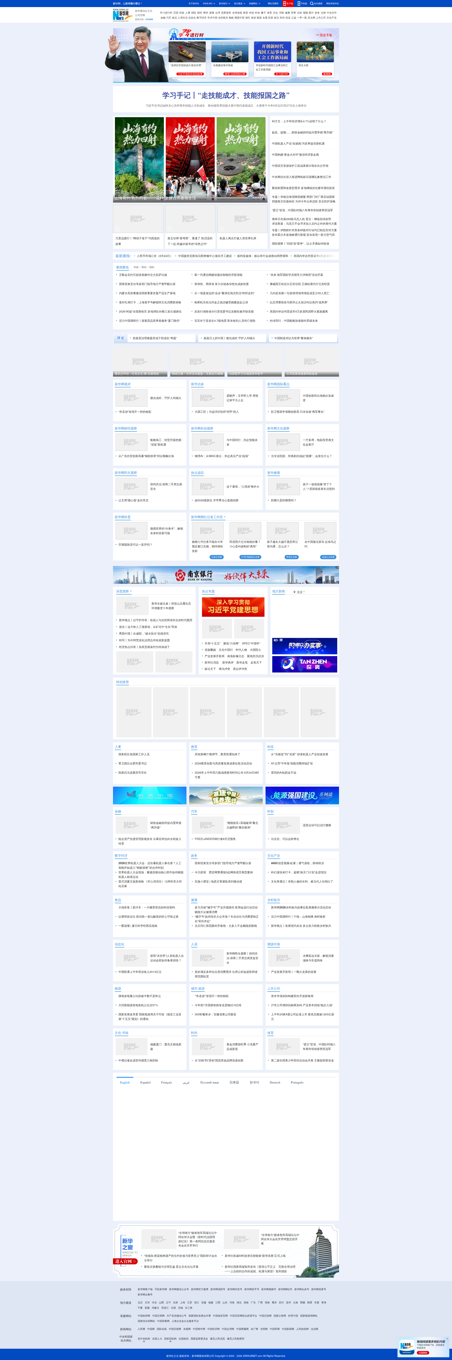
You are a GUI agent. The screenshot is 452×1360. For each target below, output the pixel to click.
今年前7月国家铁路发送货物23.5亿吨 (218, 1005)
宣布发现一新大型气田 (321, 234)
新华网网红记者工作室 (207, 516)
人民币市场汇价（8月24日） (134, 255)
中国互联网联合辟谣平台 (243, 1315)
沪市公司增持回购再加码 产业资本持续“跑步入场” (302, 1005)
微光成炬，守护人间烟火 (165, 398)
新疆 (147, 1308)
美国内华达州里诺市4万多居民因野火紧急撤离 (302, 255)
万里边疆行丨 (123, 238)
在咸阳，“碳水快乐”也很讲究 (151, 633)
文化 (275, 12)
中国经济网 (213, 1329)
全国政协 (184, 1338)
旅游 (253, 17)
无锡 (180, 1308)
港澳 (211, 12)
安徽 (203, 1302)
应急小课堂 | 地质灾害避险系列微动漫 (218, 881)
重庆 (274, 1302)
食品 (174, 17)
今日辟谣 (200, 872)
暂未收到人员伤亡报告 (241, 320)
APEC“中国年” (251, 643)
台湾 (217, 12)
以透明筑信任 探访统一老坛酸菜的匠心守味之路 (148, 916)
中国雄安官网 (220, 1315)
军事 (293, 12)
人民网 (141, 1329)
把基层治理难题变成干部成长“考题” (155, 338)
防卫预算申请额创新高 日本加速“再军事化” (297, 411)
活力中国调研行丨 (130, 320)
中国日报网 (175, 1329)
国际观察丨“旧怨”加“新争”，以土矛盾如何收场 (300, 243)
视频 (305, 12)
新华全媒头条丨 (161, 603)
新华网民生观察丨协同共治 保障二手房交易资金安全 (242, 958)
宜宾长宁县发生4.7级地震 (210, 320)
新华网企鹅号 (145, 1294)
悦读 (288, 17)
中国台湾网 (228, 1329)
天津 (147, 1302)
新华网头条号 (301, 1289)
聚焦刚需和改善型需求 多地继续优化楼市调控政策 (303, 188)
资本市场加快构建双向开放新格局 (292, 996)
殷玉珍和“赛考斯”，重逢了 (184, 238)
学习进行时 (166, 12)
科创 (257, 12)
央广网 (254, 1329)
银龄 (231, 17)
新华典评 (228, 662)
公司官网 (140, 15)
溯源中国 (239, 17)
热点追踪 (197, 472)
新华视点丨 (126, 620)
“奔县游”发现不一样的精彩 (134, 411)
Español (145, 1082)
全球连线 (237, 12)
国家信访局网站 (146, 1321)
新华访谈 (197, 384)
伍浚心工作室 (328, 557)
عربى (186, 1082)
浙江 (196, 1302)
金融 (162, 17)
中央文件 (332, 12)
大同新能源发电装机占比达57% (138, 1005)
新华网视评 (123, 384)
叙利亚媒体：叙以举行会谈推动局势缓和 (242, 255)
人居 (194, 944)
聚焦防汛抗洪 (255, 656)
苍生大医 (303, 65)
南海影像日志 (235, 656)
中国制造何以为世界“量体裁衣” (293, 338)
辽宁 (168, 1302)
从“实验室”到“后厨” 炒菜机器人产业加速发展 (299, 754)
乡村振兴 (223, 17)
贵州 (288, 1302)
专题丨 (276, 196)
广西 (260, 1302)
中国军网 (275, 1329)
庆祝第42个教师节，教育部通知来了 (217, 754)
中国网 (151, 1329)
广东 (253, 1302)
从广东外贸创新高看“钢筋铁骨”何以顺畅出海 (146, 456)
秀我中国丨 (126, 633)
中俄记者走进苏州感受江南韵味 (138, 1060)
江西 (217, 1302)
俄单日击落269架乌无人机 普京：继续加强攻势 (301, 219)
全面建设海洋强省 (223, 65)
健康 (287, 12)
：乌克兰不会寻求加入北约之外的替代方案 (304, 223)
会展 (265, 17)
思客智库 (226, 12)
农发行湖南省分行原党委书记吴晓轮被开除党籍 (224, 311)
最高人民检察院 (235, 1338)
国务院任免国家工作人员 (134, 754)
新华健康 (273, 472)
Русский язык (209, 1082)
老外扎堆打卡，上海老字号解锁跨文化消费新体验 (150, 302)
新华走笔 (242, 662)
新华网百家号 (318, 1289)
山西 (161, 1302)
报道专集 (326, 35)
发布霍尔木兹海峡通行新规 (289, 234)
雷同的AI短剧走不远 (283, 772)
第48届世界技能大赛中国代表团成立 (230, 105)
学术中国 (212, 17)
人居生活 (183, 17)
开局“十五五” (213, 643)
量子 (263, 12)
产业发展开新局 (214, 656)
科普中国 (293, 1315)
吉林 (175, 1302)
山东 (224, 1302)
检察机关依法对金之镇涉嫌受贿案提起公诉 (221, 302)
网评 (205, 12)
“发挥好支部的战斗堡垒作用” (186, 65)
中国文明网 (158, 1315)
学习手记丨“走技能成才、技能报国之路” (226, 95)
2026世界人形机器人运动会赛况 (142, 198)
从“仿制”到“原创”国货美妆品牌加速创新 (219, 1060)
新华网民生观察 (126, 472)
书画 (281, 12)
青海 (323, 1302)
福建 (210, 1302)
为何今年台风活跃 (306, 201)
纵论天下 (210, 668)
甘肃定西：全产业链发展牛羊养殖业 (309, 373)
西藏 (302, 1302)
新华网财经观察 (126, 428)
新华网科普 (123, 516)
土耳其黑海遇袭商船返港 (244, 373)
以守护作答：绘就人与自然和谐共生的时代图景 (162, 620)
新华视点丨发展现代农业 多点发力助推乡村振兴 (301, 925)
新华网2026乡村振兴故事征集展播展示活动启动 (301, 907)
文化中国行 (226, 649)
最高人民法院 (217, 1338)
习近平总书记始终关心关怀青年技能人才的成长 (175, 105)
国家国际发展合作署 (200, 1315)
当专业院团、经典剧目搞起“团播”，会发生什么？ (301, 456)
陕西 (309, 1302)
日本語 (234, 1082)
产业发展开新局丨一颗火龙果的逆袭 (293, 971)
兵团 (173, 1308)
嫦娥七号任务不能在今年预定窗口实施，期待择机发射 (207, 546)
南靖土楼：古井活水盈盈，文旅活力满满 (140, 373)
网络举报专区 (332, 3)
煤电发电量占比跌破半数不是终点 (139, 996)
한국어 (254, 1082)
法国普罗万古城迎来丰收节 (189, 373)
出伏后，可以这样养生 (285, 838)
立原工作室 (216, 557)
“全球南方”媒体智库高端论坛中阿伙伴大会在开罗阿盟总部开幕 (280, 1239)
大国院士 (255, 649)
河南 (232, 1302)
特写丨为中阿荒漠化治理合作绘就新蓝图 (144, 640)
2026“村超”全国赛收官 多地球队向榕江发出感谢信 (150, 311)
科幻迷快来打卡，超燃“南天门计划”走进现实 (298, 872)
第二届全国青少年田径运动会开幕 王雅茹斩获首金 (302, 1060)
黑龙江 (165, 1308)
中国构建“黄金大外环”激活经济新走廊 (295, 154)
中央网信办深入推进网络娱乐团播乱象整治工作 (301, 176)
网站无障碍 (273, 3)
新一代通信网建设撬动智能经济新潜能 (218, 274)
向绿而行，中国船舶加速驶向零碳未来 (294, 320)
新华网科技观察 (202, 428)
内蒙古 (155, 1308)
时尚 (282, 17)
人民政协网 (302, 1329)
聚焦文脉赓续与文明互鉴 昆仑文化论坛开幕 (171, 1266)
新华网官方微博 (199, 1289)
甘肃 (316, 1302)
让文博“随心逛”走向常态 (133, 500)
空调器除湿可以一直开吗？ (135, 544)
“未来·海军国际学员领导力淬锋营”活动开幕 (296, 274)
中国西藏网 (242, 1329)
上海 (182, 1302)
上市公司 (321, 17)
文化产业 (332, 17)
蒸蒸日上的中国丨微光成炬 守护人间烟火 (229, 338)
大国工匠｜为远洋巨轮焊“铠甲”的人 (217, 411)
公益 (293, 17)
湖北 (239, 1302)
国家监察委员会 (199, 1338)
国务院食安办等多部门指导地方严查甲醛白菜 (147, 284)
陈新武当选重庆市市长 (132, 772)
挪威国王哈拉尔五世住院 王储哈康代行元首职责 (300, 284)
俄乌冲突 (224, 668)
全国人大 (157, 1338)
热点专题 (208, 591)
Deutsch (275, 1082)
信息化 (192, 17)
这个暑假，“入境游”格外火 (243, 486)
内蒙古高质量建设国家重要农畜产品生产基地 (147, 293)
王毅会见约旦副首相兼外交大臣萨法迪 (143, 274)
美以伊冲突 (240, 668)
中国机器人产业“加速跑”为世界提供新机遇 (298, 143)
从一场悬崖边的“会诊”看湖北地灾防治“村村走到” (224, 293)
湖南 (246, 1302)
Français (166, 1082)
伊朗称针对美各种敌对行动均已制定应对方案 (308, 230)
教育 (245, 12)
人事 (187, 12)
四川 (281, 1302)
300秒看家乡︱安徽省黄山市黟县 (215, 1014)
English (125, 1082)
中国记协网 (265, 1315)
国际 (193, 12)
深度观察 (122, 591)
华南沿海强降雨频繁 (293, 196)
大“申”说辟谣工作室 (250, 557)
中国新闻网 (288, 1329)
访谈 (299, 12)
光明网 (264, 1329)
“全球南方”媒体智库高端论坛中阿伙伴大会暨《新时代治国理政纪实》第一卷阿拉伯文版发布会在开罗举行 (197, 1239)
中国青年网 (199, 1329)
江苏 (189, 1302)
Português (297, 1082)
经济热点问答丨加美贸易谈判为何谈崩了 (144, 647)
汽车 (168, 17)
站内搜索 (318, 3)
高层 (175, 12)
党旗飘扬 (210, 649)
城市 (247, 17)
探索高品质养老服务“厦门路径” (161, 320)
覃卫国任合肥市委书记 (132, 763)
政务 (317, 12)
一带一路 (302, 17)
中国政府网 (144, 1315)
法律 (323, 12)
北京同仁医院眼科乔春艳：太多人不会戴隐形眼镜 (226, 925)
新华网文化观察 (278, 428)
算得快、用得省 (204, 284)
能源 (259, 17)
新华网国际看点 (278, 384)
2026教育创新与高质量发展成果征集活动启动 (223, 763)
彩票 (270, 17)
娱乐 (276, 17)
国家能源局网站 (308, 1315)
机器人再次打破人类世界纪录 (238, 238)
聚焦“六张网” (231, 643)
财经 (199, 12)
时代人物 (241, 649)
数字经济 (202, 17)
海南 (267, 1302)
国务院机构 (170, 1338)
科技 (251, 12)
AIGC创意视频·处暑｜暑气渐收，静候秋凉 (297, 863)
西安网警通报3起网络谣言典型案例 (231, 872)
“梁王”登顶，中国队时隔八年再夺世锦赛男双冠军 (302, 210)
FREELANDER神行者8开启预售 (215, 838)
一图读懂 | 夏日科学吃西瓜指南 (137, 925)
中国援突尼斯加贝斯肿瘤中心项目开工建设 (184, 255)
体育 (269, 12)
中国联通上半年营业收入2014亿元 (140, 971)
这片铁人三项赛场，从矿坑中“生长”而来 (152, 626)
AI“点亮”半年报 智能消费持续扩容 (292, 763)
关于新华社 (194, 3)
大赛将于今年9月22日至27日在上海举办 (281, 105)
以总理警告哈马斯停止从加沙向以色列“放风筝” (299, 302)
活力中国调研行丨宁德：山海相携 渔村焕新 (298, 916)
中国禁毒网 (163, 1321)
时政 (181, 12)
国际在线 (162, 1329)
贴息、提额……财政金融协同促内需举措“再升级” (302, 132)
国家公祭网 (280, 1315)
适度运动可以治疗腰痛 (317, 825)
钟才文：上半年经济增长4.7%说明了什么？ (299, 121)
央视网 (187, 1329)
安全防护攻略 (327, 201)
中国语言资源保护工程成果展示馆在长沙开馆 (300, 165)
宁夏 (140, 1308)
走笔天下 (256, 662)
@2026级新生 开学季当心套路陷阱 (217, 500)
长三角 (188, 1308)
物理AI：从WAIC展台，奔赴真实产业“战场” (222, 456)
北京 (140, 1302)
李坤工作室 (291, 557)
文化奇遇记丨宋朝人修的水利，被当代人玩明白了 (302, 881)
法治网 (314, 1329)
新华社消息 (212, 662)
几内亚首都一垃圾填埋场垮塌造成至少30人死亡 (299, 293)
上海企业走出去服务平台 (185, 1321)
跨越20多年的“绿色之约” (192, 243)
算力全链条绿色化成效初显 (232, 284)
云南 (295, 1302)
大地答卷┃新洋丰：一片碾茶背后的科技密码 (146, 907)
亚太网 (311, 17)
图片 (311, 12)
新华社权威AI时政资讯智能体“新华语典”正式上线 (255, 1255)
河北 (154, 1302)
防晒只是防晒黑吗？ (283, 500)
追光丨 (123, 626)
